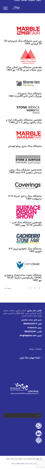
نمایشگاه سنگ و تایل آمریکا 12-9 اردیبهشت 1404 (25, 197)
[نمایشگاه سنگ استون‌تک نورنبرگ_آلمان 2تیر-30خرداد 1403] (28, 91)
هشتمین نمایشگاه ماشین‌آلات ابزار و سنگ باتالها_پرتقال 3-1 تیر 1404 (24, 121)
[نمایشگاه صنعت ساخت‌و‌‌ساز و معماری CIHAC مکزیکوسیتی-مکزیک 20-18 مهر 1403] (28, 272)
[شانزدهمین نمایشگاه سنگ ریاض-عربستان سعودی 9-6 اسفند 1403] (28, 167)
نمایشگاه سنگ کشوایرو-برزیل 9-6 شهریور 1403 (25, 250)
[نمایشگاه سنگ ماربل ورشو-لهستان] (28, 143)
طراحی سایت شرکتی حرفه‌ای (28, 464)
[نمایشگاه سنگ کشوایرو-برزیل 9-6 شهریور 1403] (28, 246)
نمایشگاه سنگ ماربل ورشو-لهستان (25, 146)
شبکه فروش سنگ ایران (30, 357)
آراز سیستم (14, 464)
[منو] (6, 8)
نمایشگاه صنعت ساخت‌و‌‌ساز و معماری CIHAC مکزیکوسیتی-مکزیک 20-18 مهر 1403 (23, 277)
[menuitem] (39, 0)
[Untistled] (26, 8)
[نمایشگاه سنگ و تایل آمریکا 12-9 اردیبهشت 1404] (28, 193)
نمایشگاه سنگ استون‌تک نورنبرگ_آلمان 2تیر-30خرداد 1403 (25, 95)
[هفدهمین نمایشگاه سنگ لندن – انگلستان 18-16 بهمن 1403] (28, 220)
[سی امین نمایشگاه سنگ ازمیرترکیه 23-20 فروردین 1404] (28, 38)
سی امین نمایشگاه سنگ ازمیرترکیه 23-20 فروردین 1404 (22, 42)
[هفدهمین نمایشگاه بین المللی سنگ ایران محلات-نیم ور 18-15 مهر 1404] (28, 65)
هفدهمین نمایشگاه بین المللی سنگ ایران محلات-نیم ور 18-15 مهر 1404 (24, 69)
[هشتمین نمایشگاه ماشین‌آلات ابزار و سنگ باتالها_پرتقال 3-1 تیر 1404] (28, 117)
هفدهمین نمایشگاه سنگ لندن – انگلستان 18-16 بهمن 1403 (26, 224)
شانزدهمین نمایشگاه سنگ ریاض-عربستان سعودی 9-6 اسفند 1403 (25, 171)
